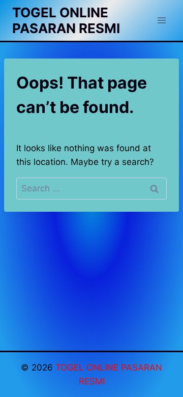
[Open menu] (161, 20)
